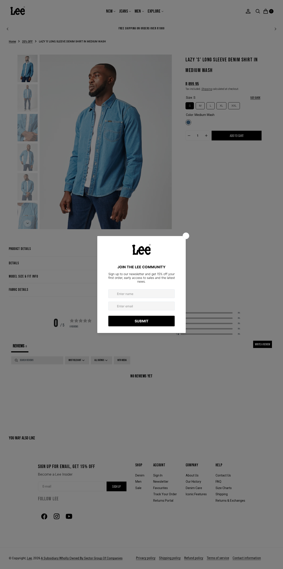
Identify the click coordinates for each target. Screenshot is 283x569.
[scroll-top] (275, 561)
